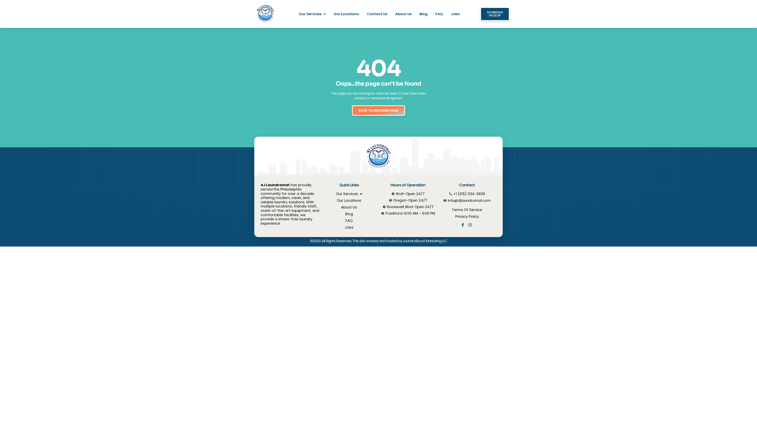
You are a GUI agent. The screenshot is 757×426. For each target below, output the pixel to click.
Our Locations (346, 13)
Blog (424, 13)
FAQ (439, 13)
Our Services (310, 13)
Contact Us (377, 13)
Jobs (455, 13)
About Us (403, 13)
